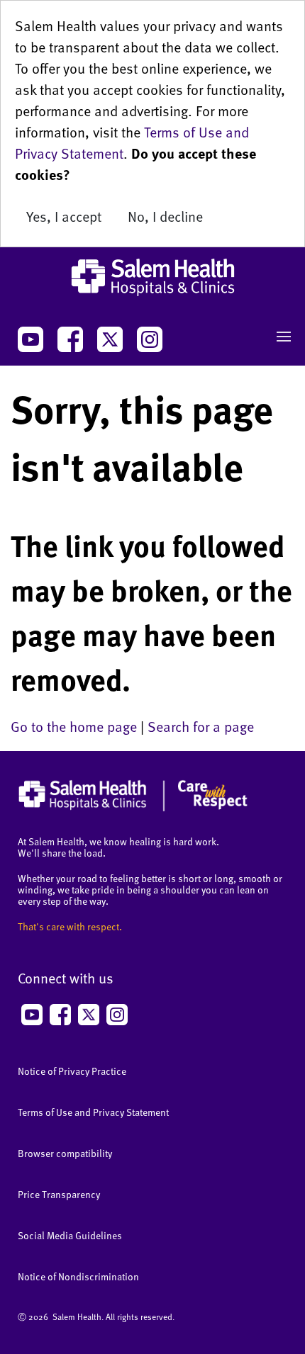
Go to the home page (74, 726)
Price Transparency (59, 1194)
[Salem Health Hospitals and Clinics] (152, 277)
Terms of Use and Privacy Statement (93, 1112)
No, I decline (165, 216)
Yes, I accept (63, 216)
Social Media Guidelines (70, 1235)
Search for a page (201, 726)
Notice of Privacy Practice (72, 1071)
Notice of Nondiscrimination (78, 1276)
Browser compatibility (65, 1153)
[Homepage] (133, 807)
